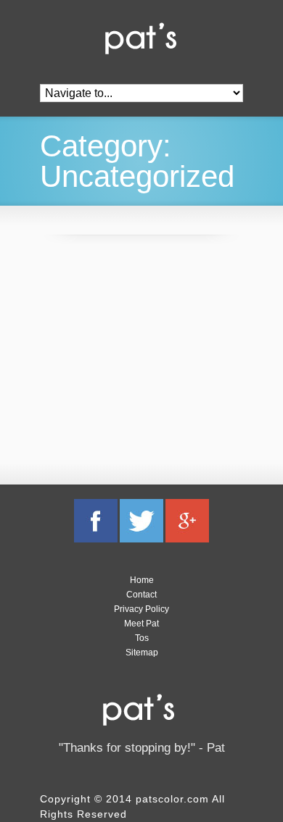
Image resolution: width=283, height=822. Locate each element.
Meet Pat (141, 623)
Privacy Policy (141, 609)
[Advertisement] (149, 354)
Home (142, 580)
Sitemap (142, 652)
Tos (142, 638)
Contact (141, 595)
